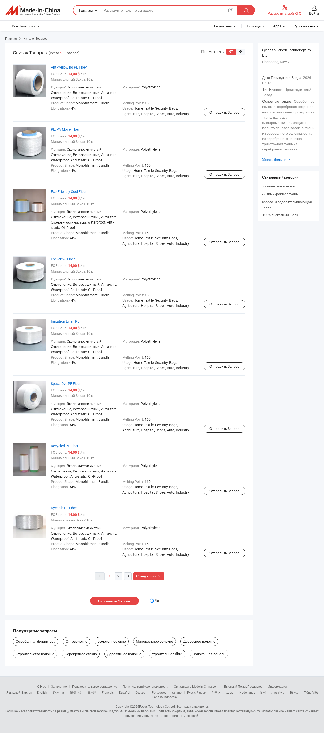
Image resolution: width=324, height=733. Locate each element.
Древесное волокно (199, 641)
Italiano (176, 692)
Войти (314, 13)
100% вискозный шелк (280, 214)
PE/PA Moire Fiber (65, 129)
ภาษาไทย (277, 692)
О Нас (41, 686)
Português (159, 692)
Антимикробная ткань (280, 193)
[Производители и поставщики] (32, 10)
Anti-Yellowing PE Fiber (69, 67)
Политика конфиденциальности (146, 686)
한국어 (215, 692)
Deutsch (141, 692)
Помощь (254, 26)
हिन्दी (263, 692)
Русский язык (196, 692)
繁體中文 (76, 692)
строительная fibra (167, 653)
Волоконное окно (111, 641)
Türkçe (294, 692)
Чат (158, 600)
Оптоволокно (76, 641)
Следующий (148, 576)
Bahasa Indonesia (164, 697)
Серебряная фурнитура (35, 641)
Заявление (59, 686)
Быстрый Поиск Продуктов (243, 686)
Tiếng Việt (311, 692)
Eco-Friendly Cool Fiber (69, 191)
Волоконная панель (209, 653)
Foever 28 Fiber (63, 259)
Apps (277, 26)
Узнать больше (276, 159)
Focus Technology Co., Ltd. (157, 706)
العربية (230, 692)
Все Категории (24, 26)
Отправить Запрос (224, 112)
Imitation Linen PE (65, 321)
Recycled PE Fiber (64, 445)
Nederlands (247, 692)
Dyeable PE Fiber (64, 507)
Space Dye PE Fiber (66, 383)
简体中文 (58, 692)
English (42, 692)
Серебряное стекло (81, 653)
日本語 (91, 692)
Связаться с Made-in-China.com (196, 686)
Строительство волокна (35, 653)
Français (108, 692)
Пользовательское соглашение (94, 686)
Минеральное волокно (154, 641)
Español (124, 692)
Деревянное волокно (124, 653)
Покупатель (222, 26)
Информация (277, 686)
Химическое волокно (279, 186)
